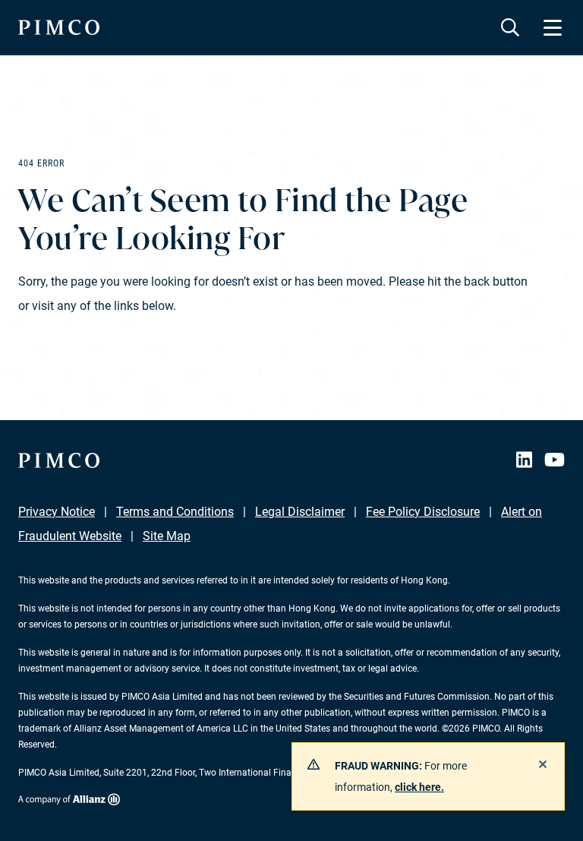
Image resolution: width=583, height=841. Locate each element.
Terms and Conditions (175, 511)
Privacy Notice (56, 511)
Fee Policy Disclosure (423, 511)
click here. (419, 787)
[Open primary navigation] (552, 27)
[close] (543, 764)
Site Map (167, 536)
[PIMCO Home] (58, 27)
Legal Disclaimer (300, 511)
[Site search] (510, 27)
